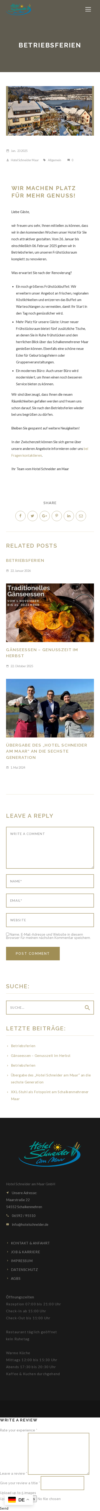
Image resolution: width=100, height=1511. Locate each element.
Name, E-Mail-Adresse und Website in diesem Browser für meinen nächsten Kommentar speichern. (48, 936)
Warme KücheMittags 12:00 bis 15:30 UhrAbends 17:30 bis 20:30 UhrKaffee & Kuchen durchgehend (33, 1363)
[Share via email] (81, 516)
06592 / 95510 (24, 1215)
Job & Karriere (25, 1252)
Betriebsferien (25, 560)
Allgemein (54, 160)
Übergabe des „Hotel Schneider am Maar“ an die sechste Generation (46, 751)
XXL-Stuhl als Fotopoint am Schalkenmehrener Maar (50, 1095)
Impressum (22, 1261)
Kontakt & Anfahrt (30, 1243)
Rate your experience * (18, 1430)
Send (4, 1508)
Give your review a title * (20, 1483)
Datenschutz (24, 1269)
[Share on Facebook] (20, 516)
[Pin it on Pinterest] (57, 516)
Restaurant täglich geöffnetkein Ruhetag (31, 1335)
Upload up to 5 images (18, 1492)
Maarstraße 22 (18, 1200)
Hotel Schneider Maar (22, 160)
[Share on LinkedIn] (69, 516)
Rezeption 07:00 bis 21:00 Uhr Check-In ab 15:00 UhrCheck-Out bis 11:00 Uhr (33, 1307)
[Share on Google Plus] (45, 516)
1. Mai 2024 (15, 767)
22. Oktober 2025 (19, 666)
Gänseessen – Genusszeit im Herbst (42, 652)
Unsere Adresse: (24, 1193)
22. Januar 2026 (18, 571)
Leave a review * (13, 1473)
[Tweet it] (32, 516)
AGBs (15, 1278)
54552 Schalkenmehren (24, 1207)
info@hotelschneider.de (30, 1224)
